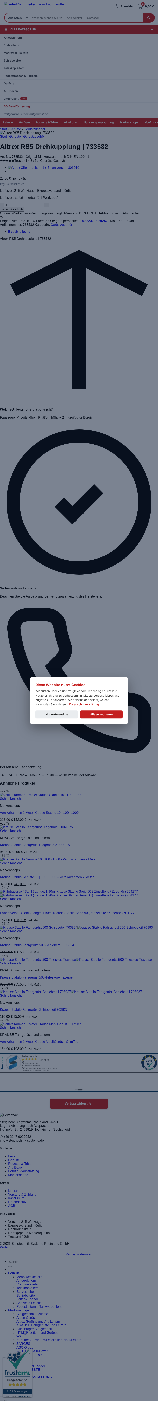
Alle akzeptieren (101, 714)
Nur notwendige (56, 714)
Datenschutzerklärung (84, 704)
